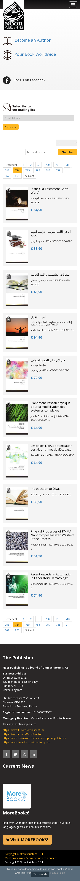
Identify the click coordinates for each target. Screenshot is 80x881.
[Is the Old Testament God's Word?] (17, 203)
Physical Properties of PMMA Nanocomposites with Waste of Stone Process (52, 535)
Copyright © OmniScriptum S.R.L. (24, 854)
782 (68, 165)
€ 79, (36, 377)
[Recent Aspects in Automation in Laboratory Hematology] (17, 588)
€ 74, (36, 595)
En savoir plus (56, 872)
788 (58, 170)
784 (17, 170)
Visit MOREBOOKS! (29, 839)
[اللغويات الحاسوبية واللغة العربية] (17, 289)
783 (7, 170)
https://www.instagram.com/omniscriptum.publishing (34, 738)
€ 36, (36, 502)
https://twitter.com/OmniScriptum (23, 734)
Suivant (29, 176)
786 (38, 170)
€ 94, (36, 337)
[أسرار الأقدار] (17, 332)
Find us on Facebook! (29, 80)
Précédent (11, 165)
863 (17, 176)
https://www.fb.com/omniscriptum (23, 730)
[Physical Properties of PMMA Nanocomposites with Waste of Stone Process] (17, 546)
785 (27, 170)
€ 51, (36, 556)
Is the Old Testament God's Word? (49, 191)
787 (48, 170)
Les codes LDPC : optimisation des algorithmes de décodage (51, 447)
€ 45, (36, 292)
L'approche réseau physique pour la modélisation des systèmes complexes (50, 406)
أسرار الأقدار (38, 317)
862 (7, 176)
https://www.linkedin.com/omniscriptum (26, 742)
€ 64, (36, 210)
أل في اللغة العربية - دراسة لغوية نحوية (51, 233)
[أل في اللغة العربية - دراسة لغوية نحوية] (17, 246)
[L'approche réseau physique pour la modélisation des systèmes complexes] (17, 417)
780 (47, 165)
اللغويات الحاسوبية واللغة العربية (50, 274)
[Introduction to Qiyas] (17, 503)
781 (57, 165)
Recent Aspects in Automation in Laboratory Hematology (51, 576)
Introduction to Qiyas (45, 489)
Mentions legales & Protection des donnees (31, 858)
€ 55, (36, 248)
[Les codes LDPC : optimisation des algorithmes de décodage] (17, 460)
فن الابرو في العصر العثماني (48, 360)
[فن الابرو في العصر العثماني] (17, 375)
